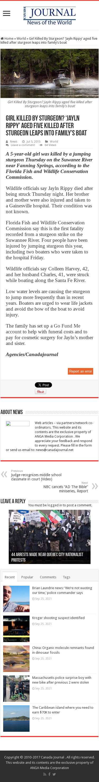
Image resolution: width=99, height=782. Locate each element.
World (21, 38)
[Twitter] (54, 774)
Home (8, 38)
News (13, 141)
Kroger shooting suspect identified (58, 618)
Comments (48, 577)
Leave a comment (23, 145)
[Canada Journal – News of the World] (49, 14)
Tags (66, 577)
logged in (55, 505)
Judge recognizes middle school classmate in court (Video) (36, 475)
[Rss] (45, 774)
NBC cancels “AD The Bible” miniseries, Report (65, 487)
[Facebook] (49, 774)
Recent (10, 577)
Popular (27, 577)
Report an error (80, 371)
